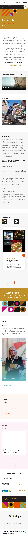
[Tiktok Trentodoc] (24, 490)
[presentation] (3, 112)
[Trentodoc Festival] (7, 6)
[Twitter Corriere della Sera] (24, 484)
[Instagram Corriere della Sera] (19, 484)
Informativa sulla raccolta (8, 533)
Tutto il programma (8, 283)
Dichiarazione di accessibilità (17, 526)
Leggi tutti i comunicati (9, 463)
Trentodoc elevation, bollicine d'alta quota (15, 170)
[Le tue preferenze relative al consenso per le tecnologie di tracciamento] (25, 532)
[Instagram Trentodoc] (22, 478)
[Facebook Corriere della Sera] (21, 484)
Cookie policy (7, 526)
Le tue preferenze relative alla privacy (14, 531)
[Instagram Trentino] (20, 490)
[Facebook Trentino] (22, 490)
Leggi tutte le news (8, 413)
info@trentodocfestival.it (8, 499)
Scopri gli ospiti (7, 385)
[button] (12, 276)
